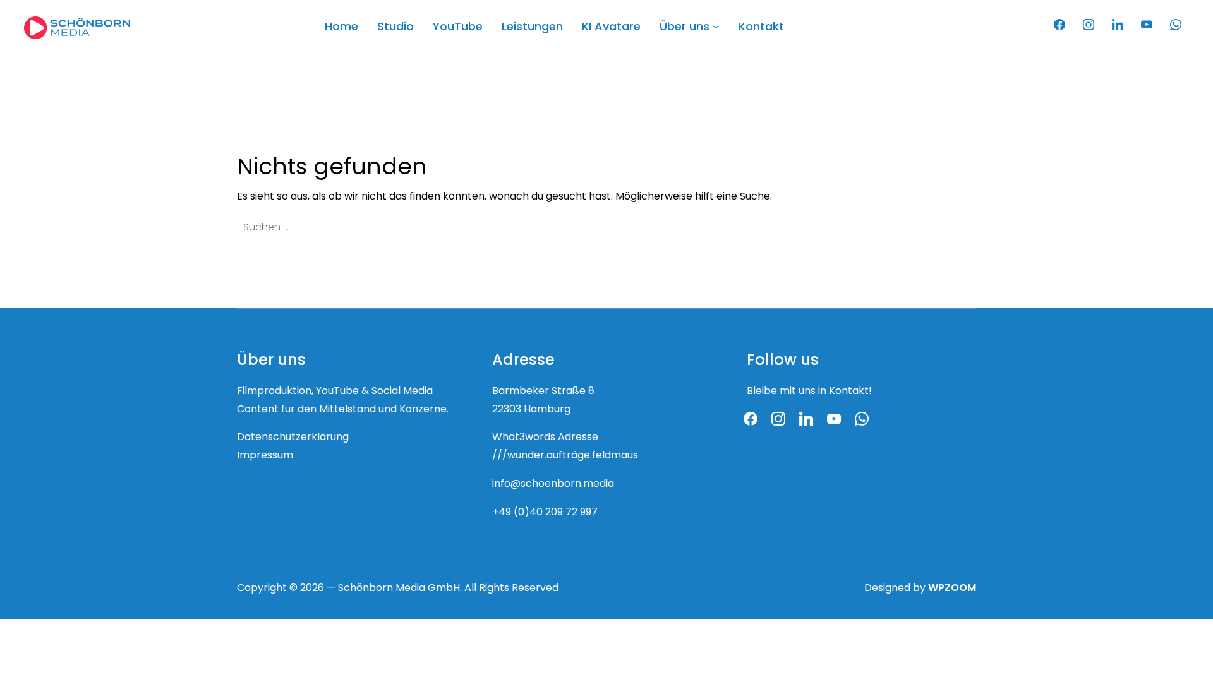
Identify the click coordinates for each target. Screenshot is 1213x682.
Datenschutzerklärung (293, 438)
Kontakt (761, 27)
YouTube (458, 27)
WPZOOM (952, 588)
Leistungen (532, 27)
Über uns (684, 27)
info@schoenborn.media (553, 484)
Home (341, 27)
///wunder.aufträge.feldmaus (565, 456)
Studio (395, 27)
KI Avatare (611, 27)
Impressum (265, 456)
